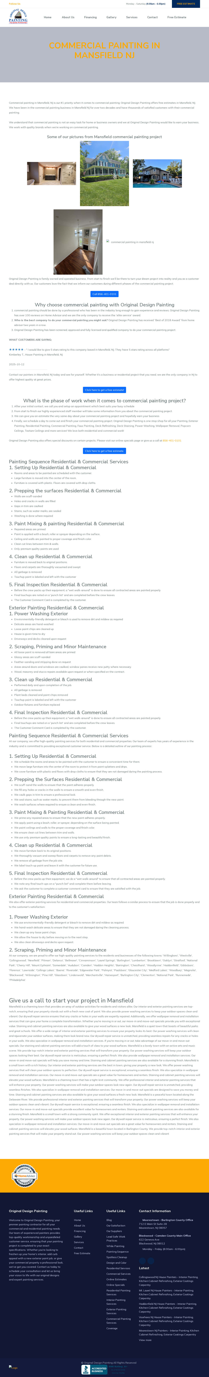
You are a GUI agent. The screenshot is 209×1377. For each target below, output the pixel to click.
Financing (90, 17)
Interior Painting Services (115, 1301)
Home (47, 17)
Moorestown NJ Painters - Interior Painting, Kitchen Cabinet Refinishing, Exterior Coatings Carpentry (169, 1332)
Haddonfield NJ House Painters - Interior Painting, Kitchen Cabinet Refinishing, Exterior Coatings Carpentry (168, 1307)
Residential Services (118, 1268)
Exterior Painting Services (116, 1311)
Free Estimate (177, 17)
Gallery (111, 17)
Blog (109, 1220)
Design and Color (116, 1262)
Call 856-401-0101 (104, 294)
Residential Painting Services (118, 1292)
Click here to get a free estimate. (104, 451)
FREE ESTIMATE (186, 3)
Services (131, 17)
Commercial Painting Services (118, 1320)
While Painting (115, 1246)
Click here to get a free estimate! (104, 390)
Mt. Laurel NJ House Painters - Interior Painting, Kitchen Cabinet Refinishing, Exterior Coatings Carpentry (166, 1294)
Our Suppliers (114, 1231)
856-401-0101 (172, 440)
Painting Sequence (117, 1251)
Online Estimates (116, 1279)
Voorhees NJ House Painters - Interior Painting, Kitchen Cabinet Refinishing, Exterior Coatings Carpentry (166, 1321)
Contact (152, 17)
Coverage (111, 1328)
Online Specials (115, 1284)
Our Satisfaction (115, 1225)
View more (145, 1340)
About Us (68, 17)
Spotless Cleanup (116, 1257)
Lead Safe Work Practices (115, 1238)
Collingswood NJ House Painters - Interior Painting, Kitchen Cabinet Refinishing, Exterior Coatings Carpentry (168, 1280)
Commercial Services (118, 1273)
